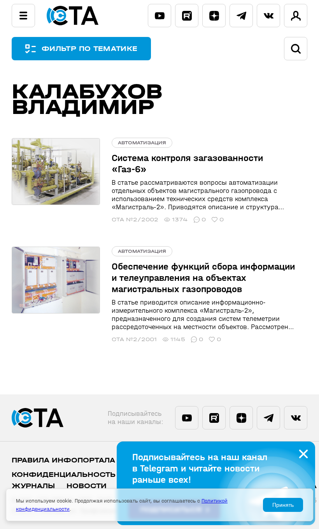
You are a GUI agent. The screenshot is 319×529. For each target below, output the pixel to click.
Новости (87, 486)
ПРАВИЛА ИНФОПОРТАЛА (63, 460)
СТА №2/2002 (135, 219)
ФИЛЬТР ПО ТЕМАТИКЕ (89, 49)
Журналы (33, 486)
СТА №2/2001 (134, 339)
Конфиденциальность (64, 475)
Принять (283, 505)
